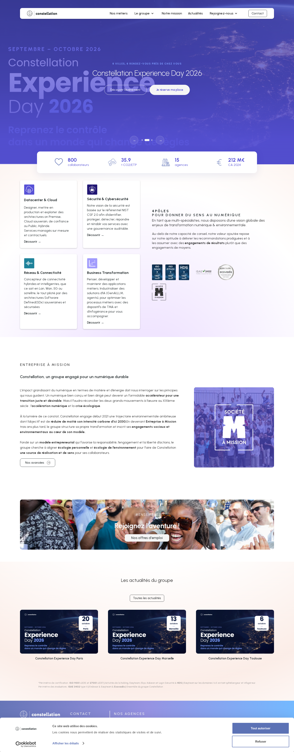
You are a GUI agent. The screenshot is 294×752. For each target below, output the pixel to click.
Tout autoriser (260, 728)
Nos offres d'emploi (147, 538)
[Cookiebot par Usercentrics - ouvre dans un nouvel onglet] (25, 744)
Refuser (260, 741)
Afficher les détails (65, 743)
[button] (145, 13)
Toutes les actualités (147, 598)
